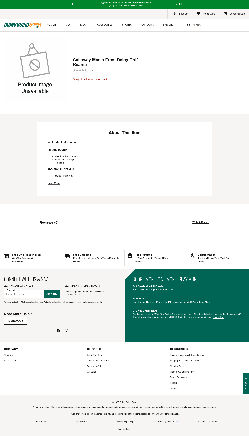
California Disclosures (208, 421)
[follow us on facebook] (58, 331)
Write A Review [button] (200, 222)
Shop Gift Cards (167, 289)
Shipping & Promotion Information (185, 360)
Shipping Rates (177, 366)
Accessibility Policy (124, 421)
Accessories (104, 25)
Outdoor (147, 25)
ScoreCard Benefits (96, 355)
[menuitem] (51, 25)
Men (68, 25)
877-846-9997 (158, 414)
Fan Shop (169, 25)
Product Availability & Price (182, 372)
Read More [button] (54, 183)
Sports (127, 25)
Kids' (83, 25)
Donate (201, 262)
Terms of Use (41, 421)
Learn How (218, 317)
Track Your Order (95, 366)
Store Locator (10, 360)
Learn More (17, 262)
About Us (8, 355)
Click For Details (72, 294)
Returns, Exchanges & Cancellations (187, 355)
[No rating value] (81, 70)
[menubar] (113, 25)
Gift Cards (91, 372)
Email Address (13, 290)
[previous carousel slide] (73, 4)
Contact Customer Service (99, 360)
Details (76, 262)
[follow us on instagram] (66, 331)
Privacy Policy (82, 421)
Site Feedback (124, 429)
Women (51, 25)
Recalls (173, 383)
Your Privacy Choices (164, 421)
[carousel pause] (180, 3)
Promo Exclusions (178, 377)
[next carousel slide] (176, 4)
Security (174, 388)
